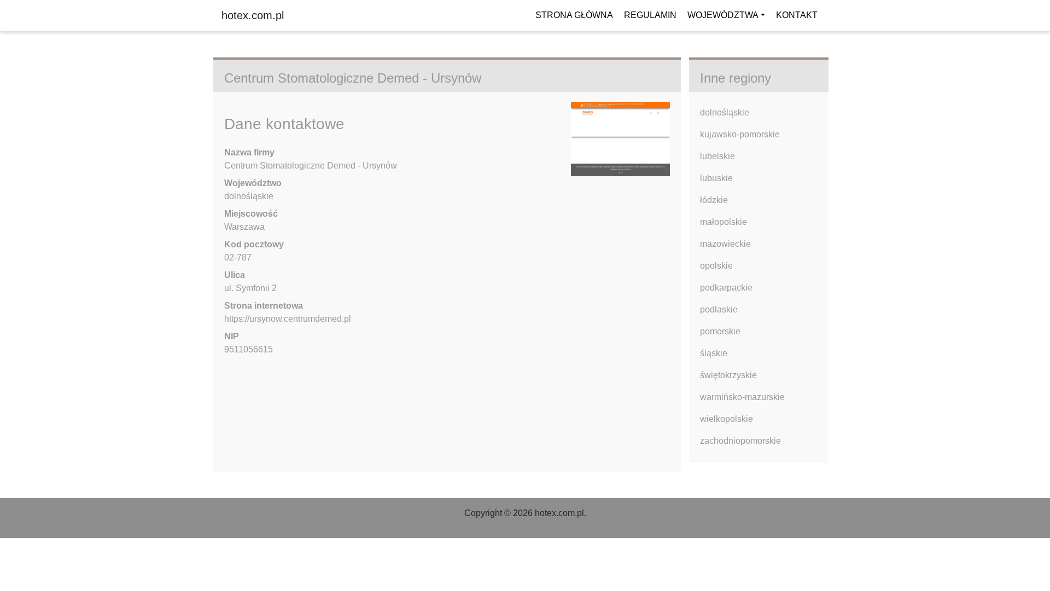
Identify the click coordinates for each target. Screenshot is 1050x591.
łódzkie (714, 200)
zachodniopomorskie (740, 440)
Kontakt (797, 15)
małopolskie (723, 222)
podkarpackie (726, 287)
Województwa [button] (723, 15)
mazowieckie (725, 243)
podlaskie (719, 309)
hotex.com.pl (252, 15)
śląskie (713, 353)
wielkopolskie (726, 419)
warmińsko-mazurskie (742, 397)
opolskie (716, 265)
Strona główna (574, 15)
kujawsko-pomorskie (740, 134)
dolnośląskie (724, 112)
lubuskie (716, 178)
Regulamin (650, 15)
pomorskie (720, 331)
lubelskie (717, 156)
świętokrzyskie (728, 375)
